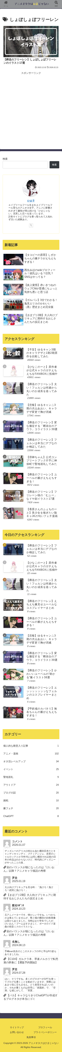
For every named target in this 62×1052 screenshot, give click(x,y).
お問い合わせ (17, 1032)
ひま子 (31, 200)
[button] (55, 674)
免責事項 (31, 1037)
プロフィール (45, 1027)
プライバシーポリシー (45, 1032)
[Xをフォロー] (31, 226)
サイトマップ (17, 1027)
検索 (5, 158)
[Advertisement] (31, 106)
